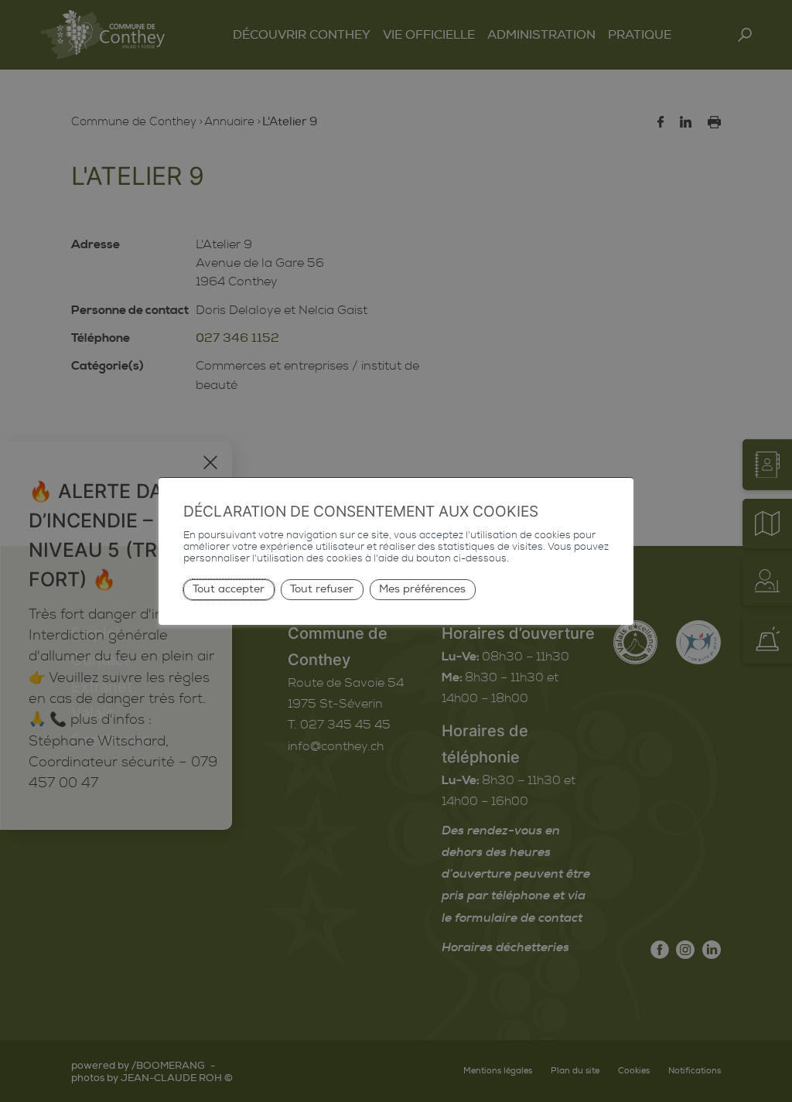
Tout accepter (229, 589)
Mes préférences (422, 589)
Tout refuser (321, 589)
